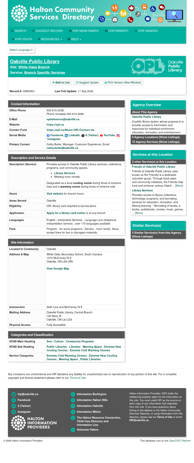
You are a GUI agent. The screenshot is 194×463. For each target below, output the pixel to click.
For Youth (23, 39)
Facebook (56, 135)
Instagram (53, 139)
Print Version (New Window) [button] (124, 82)
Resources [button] (50, 39)
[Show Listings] (169, 137)
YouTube (109, 135)
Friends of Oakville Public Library (153, 166)
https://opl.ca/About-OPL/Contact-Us (70, 130)
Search (20, 30)
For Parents (118, 30)
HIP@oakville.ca (139, 420)
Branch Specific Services (44, 72)
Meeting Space (92, 346)
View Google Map (58, 268)
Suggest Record (49, 30)
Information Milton (89, 411)
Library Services (64, 173)
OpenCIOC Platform (180, 440)
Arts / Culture (55, 341)
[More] (179, 185)
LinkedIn (74, 135)
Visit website (55, 193)
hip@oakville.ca (28, 394)
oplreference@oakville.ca (63, 119)
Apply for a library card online (66, 213)
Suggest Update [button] (88, 82)
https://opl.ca (55, 124)
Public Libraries (57, 346)
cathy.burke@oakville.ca (62, 148)
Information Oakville (90, 406)
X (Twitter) (91, 135)
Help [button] (74, 39)
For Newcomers (86, 30)
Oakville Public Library (34, 61)
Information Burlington (91, 394)
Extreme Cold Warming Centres (90, 350)
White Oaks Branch (34, 66)
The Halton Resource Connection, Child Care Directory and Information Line (99, 421)
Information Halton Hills (92, 400)
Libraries (75, 346)
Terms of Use (78, 378)
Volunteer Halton (88, 429)
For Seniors (148, 30)
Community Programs (80, 341)
